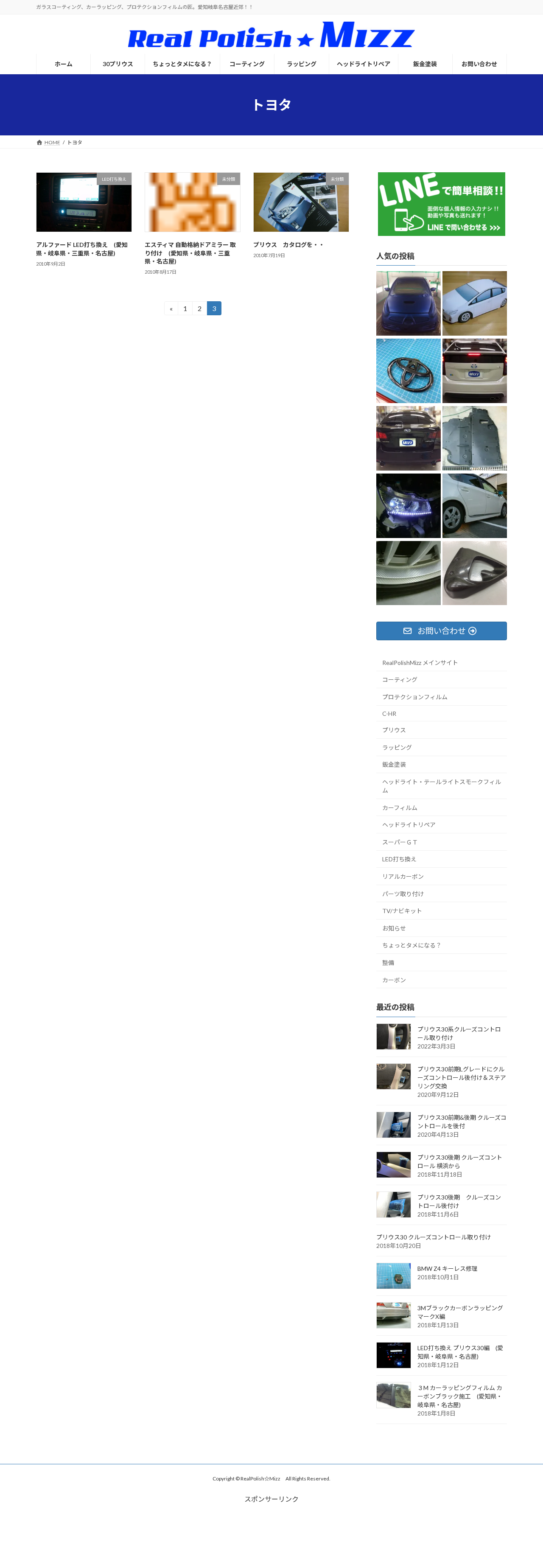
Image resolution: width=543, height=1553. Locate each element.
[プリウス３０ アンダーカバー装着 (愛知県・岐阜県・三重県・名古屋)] (474, 439)
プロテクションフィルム (415, 697)
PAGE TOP (522, 1498)
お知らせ (394, 928)
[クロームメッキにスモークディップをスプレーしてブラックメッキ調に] (408, 371)
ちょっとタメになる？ (412, 945)
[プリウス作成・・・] (474, 304)
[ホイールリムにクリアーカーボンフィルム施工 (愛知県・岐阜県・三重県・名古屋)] (408, 574)
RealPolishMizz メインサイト (420, 662)
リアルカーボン (403, 876)
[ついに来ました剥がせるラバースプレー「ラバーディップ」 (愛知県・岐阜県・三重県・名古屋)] (408, 304)
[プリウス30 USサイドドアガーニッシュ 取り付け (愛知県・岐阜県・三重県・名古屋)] (474, 506)
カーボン (394, 980)
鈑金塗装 (394, 764)
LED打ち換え (399, 859)
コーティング (399, 679)
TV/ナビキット (402, 910)
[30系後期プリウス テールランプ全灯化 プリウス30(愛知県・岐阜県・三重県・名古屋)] (474, 371)
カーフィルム (399, 807)
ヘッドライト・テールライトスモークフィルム (441, 786)
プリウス (394, 730)
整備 (388, 962)
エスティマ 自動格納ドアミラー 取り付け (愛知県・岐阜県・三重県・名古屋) (190, 253)
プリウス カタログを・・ (289, 244)
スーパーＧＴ (400, 842)
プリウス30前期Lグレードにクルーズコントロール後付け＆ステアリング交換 (461, 1077)
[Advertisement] (271, 1524)
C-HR (389, 713)
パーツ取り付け (403, 893)
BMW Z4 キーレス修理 (447, 1268)
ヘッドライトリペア (409, 824)
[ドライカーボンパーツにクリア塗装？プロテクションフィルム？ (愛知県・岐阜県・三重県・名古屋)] (474, 574)
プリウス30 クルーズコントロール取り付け (433, 1237)
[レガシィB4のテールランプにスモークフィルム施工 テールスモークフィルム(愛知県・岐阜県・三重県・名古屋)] (408, 439)
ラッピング (397, 747)
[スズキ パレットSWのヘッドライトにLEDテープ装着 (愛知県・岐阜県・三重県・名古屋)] (408, 506)
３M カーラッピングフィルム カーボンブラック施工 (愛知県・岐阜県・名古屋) (459, 1396)
